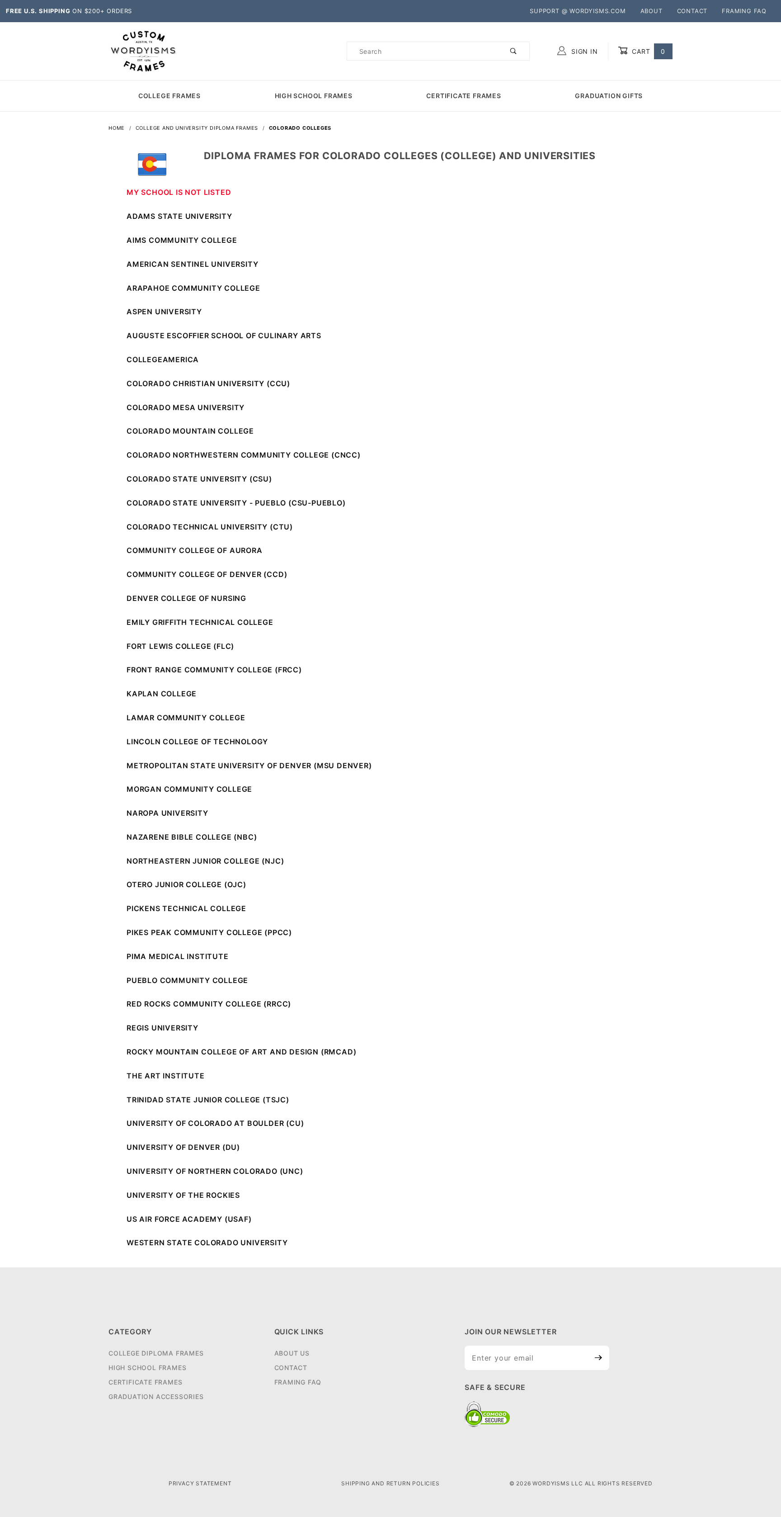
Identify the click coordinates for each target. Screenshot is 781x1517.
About (651, 10)
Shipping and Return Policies (390, 1483)
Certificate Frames (463, 95)
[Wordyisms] (143, 50)
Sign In (583, 51)
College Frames (169, 95)
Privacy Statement (200, 1483)
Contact (692, 10)
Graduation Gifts (609, 95)
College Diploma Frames (156, 1353)
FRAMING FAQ (744, 10)
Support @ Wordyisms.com (578, 10)
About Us (292, 1353)
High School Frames (314, 95)
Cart (647, 51)
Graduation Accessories (156, 1396)
